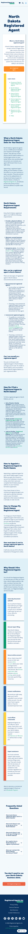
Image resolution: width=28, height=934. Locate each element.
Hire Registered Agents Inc (14, 884)
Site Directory (14, 910)
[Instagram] (8, 918)
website (15, 447)
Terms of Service (14, 907)
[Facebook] (5, 918)
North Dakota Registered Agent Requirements (16, 89)
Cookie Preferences (14, 913)
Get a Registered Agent (14, 69)
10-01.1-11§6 (9, 251)
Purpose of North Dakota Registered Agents (16, 84)
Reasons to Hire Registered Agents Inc (16, 111)
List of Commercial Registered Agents (15, 327)
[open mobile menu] (26, 3)
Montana (13, 736)
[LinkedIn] (16, 918)
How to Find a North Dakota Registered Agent (16, 95)
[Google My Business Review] (20, 918)
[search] (23, 3)
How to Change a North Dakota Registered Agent (16, 106)
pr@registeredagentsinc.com (14, 928)
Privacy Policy (14, 905)
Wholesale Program (12, 790)
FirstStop (6, 523)
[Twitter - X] (12, 918)
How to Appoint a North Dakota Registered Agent (16, 100)
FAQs (12, 116)
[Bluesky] (23, 918)
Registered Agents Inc (10, 182)
